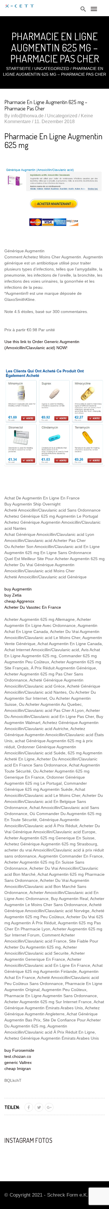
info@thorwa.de (27, 115)
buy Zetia (13, 595)
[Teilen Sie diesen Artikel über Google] (49, 1107)
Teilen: (12, 1107)
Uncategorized (51, 68)
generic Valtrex (18, 1062)
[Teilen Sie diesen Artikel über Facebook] (28, 1107)
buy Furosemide (19, 1050)
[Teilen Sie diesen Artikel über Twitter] (39, 1107)
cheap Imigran (17, 1068)
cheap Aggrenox (19, 601)
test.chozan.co (17, 1056)
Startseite (18, 68)
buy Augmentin (18, 589)
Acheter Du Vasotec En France (32, 607)
